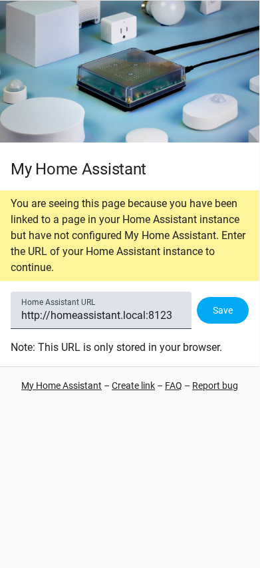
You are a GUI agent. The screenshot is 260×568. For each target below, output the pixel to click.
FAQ (173, 385)
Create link (133, 385)
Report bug (215, 385)
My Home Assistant (61, 385)
